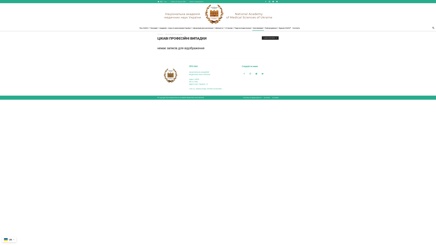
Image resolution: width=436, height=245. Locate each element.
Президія (153, 28)
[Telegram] (273, 1)
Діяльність (219, 28)
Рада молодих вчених (243, 28)
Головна (160, 34)
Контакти (296, 28)
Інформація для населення (203, 28)
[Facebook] (265, 1)
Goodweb (275, 98)
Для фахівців (258, 28)
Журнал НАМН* (285, 28)
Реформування (271, 28)
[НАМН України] (218, 14)
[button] (433, 28)
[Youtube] (277, 1)
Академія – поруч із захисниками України (175, 28)
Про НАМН (143, 28)
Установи (229, 28)
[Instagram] (269, 1)
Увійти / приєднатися (196, 1)
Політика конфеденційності (252, 98)
